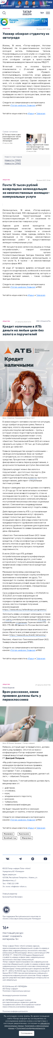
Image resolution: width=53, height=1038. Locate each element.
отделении (21, 623)
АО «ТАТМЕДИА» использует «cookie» (17, 1000)
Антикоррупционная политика (15, 995)
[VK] (8, 859)
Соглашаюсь (26, 1033)
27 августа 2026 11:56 (42, 685)
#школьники (24, 834)
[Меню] (48, 13)
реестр (33, 478)
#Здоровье (27, 838)
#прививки (8, 834)
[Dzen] (32, 859)
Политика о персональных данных (16, 991)
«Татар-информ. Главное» (23, 106)
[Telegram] (20, 858)
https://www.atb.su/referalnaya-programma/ (25, 610)
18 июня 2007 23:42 (43, 29)
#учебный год (10, 838)
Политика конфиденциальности (15, 1011)
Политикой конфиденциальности (30, 1028)
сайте (8, 620)
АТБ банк (42, 620)
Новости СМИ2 (13, 160)
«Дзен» (30, 114)
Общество (6, 28)
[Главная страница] (28, 13)
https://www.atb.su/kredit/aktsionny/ (27, 635)
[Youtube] (45, 858)
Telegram (40, 114)
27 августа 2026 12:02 (23, 322)
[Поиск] (4, 12)
